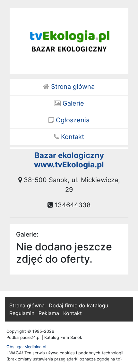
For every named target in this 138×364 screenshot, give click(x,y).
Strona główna (72, 86)
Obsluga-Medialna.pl (26, 346)
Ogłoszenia (72, 120)
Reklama (49, 313)
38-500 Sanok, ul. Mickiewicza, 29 (71, 184)
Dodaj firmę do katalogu (78, 305)
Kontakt (71, 137)
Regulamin (21, 313)
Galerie (72, 103)
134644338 (72, 205)
